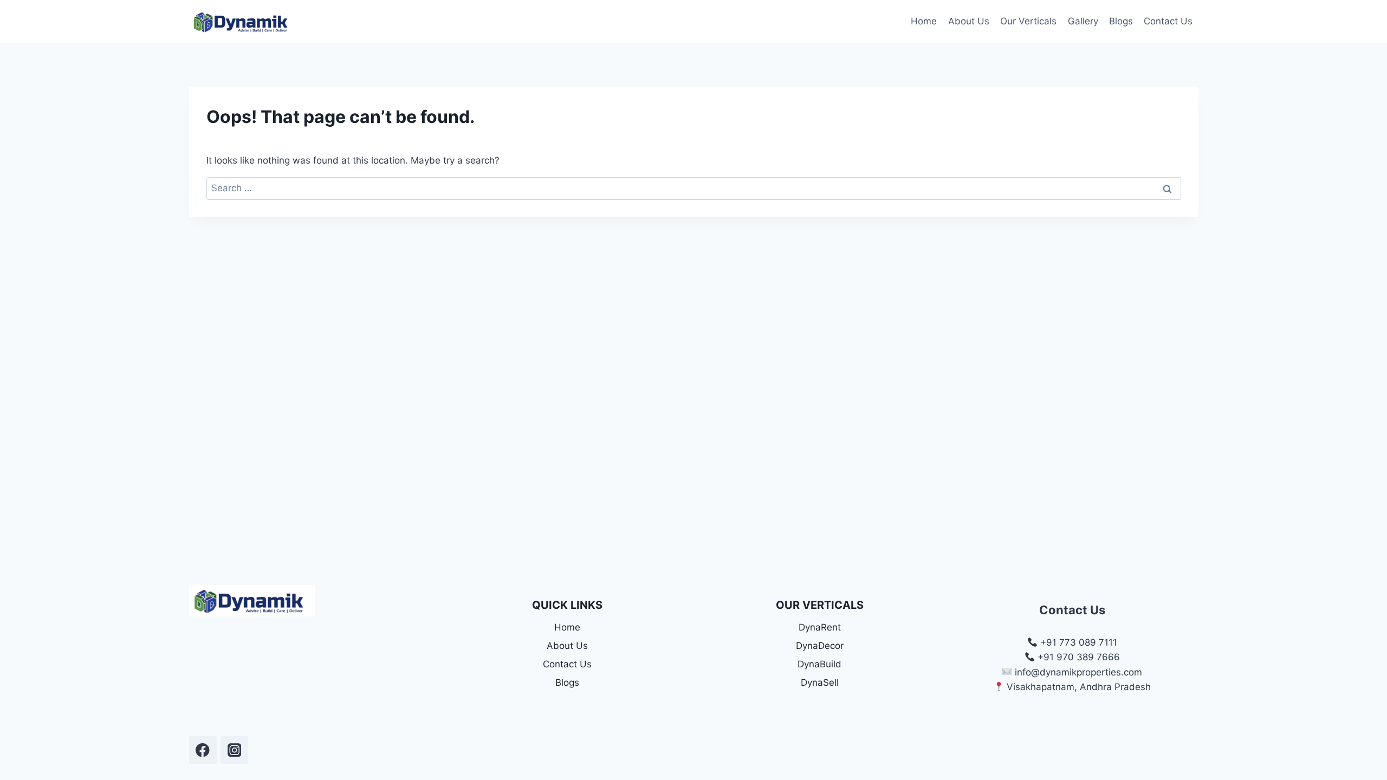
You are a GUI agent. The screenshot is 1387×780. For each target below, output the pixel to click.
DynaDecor (820, 645)
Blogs (1121, 21)
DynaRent (820, 627)
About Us (968, 21)
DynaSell (820, 682)
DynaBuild (819, 664)
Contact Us (1168, 21)
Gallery (1083, 21)
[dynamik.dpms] (203, 750)
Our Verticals (1028, 21)
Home (924, 21)
